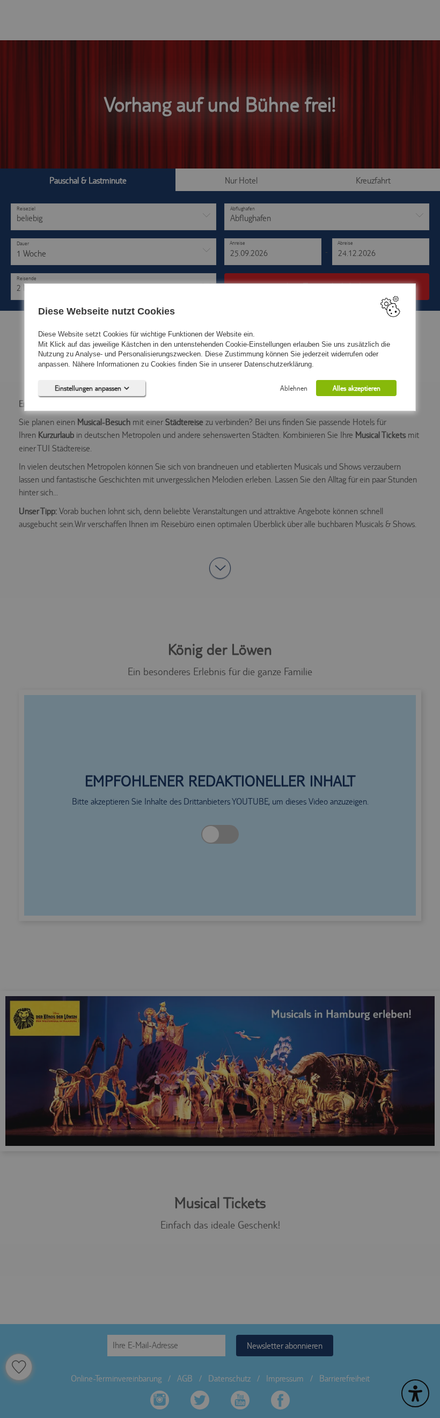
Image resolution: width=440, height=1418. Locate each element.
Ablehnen (293, 388)
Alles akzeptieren (356, 388)
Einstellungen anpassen (88, 388)
